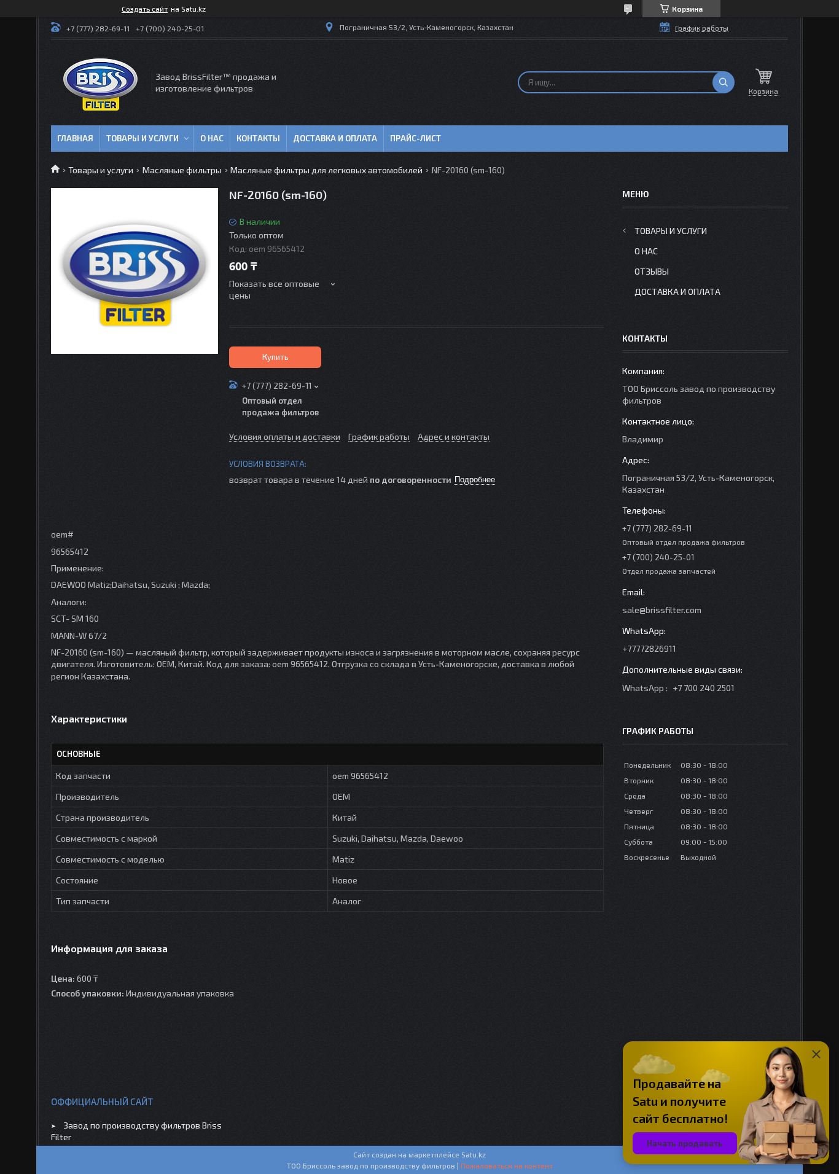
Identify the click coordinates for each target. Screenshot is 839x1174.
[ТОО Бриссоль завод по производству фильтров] (100, 82)
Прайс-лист (415, 138)
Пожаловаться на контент (507, 1165)
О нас (212, 138)
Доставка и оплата (335, 138)
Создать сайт (145, 8)
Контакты (258, 138)
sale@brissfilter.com (661, 610)
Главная (75, 138)
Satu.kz (473, 1154)
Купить (275, 357)
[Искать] (723, 82)
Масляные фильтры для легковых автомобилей (326, 170)
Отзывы (651, 271)
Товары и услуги (142, 138)
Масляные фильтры (182, 170)
